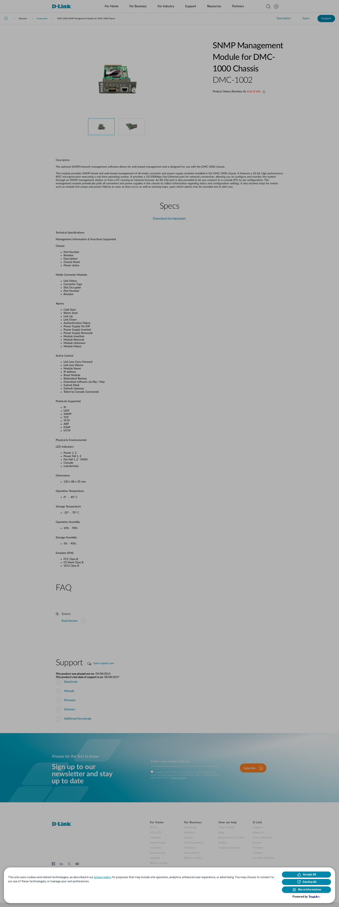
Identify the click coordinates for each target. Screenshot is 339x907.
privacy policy (102, 877)
